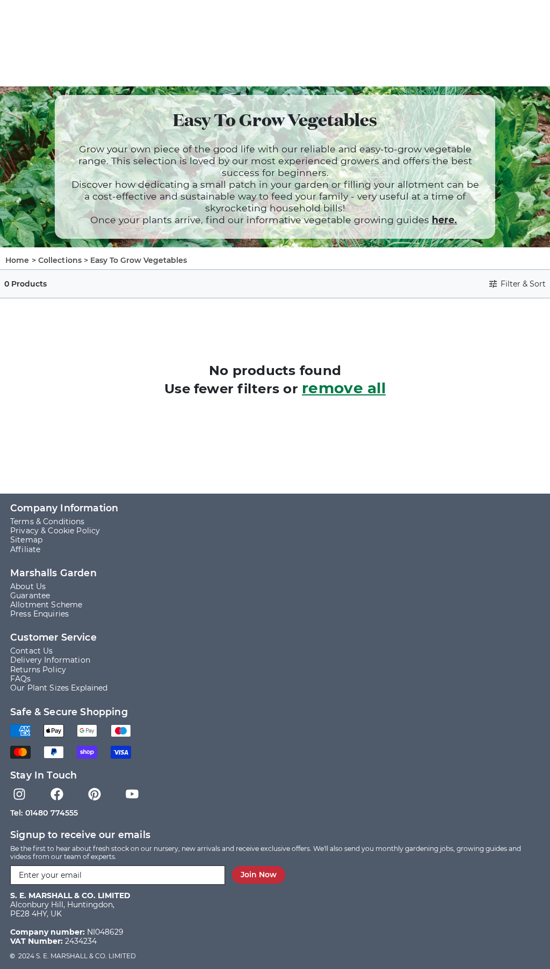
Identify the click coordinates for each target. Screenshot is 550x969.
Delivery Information (50, 660)
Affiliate (25, 549)
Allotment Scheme (46, 605)
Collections (60, 260)
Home (17, 260)
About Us (28, 586)
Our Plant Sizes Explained (59, 688)
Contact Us (31, 651)
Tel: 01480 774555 (44, 813)
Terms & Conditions (47, 521)
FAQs (20, 679)
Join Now (259, 874)
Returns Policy (38, 669)
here (443, 219)
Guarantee (30, 595)
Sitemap (26, 540)
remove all (344, 388)
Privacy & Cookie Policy (55, 530)
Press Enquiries (39, 614)
